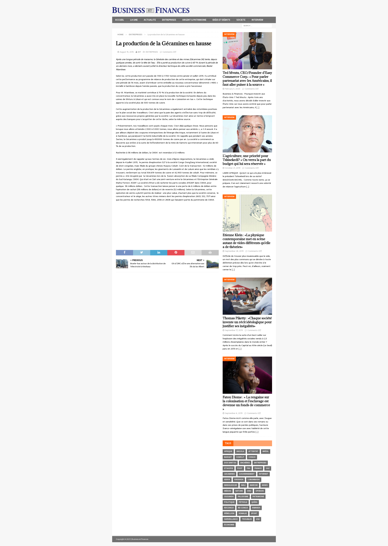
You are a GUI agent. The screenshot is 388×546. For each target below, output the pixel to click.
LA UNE (134, 20)
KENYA (227, 479)
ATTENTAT (253, 451)
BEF (139, 52)
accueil (119, 20)
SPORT (254, 513)
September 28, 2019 (234, 251)
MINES (265, 485)
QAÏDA (254, 502)
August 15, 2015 (127, 52)
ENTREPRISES (169, 20)
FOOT (239, 468)
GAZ (268, 468)
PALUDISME (243, 496)
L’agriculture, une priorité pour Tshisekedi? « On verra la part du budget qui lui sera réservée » (247, 160)
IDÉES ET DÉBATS (221, 20)
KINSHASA (238, 479)
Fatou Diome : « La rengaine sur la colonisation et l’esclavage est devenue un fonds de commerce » (246, 403)
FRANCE (258, 468)
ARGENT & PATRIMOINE (194, 20)
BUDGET (228, 457)
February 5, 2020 (232, 88)
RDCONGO (229, 507)
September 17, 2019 (234, 330)
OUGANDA (229, 496)
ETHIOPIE (228, 468)
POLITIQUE (229, 502)
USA (258, 519)
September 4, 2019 (233, 413)
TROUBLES (247, 519)
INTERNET (263, 473)
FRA (248, 468)
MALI (243, 485)
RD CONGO (243, 507)
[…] (257, 107)
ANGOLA (240, 451)
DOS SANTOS (230, 462)
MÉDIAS (227, 490)
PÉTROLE (243, 502)
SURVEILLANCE (231, 519)
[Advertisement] (167, 225)
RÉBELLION (229, 513)
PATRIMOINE (258, 496)
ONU (249, 490)
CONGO (252, 457)
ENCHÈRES (245, 462)
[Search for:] (257, 25)
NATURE (239, 490)
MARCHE (254, 485)
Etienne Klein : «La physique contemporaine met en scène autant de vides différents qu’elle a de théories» (246, 241)
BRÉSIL (266, 451)
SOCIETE (240, 20)
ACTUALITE (150, 20)
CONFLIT (240, 457)
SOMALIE (243, 513)
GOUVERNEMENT (247, 473)
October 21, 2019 (232, 168)
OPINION (260, 490)
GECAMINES (229, 473)
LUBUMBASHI (254, 479)
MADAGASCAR (230, 485)
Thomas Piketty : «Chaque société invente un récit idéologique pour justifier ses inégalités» (247, 322)
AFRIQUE (228, 451)
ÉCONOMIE (229, 524)
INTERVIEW (257, 20)
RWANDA (256, 507)
